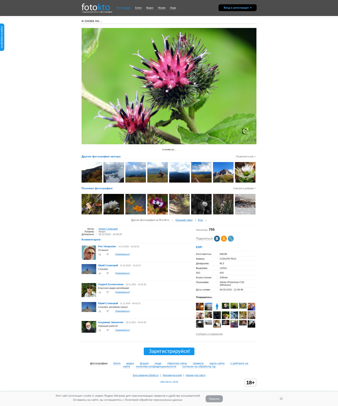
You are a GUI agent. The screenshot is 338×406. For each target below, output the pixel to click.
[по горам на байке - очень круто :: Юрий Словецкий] (157, 182)
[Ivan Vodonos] (234, 308)
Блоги (138, 7)
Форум (161, 7)
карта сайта (217, 363)
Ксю (200, 220)
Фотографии (123, 7)
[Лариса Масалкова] (243, 318)
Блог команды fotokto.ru (146, 375)
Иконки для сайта (195, 375)
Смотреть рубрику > (244, 188)
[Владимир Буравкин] (243, 324)
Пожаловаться (122, 254)
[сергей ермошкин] (208, 324)
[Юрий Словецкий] (89, 273)
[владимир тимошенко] (89, 332)
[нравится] (99, 254)
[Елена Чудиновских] (217, 327)
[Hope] (208, 309)
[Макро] (113, 214)
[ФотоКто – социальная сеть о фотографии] (96, 5)
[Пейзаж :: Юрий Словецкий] (201, 182)
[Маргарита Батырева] (243, 308)
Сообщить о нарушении (209, 334)
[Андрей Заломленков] (89, 296)
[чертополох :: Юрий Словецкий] (245, 182)
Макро (102, 231)
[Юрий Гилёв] (208, 317)
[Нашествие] (223, 214)
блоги (116, 363)
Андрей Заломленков (110, 284)
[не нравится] (107, 254)
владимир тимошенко (111, 322)
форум (144, 363)
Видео (149, 7)
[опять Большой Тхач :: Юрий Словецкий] (223, 182)
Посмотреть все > (246, 156)
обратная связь (177, 363)
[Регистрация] (2, 50)
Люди (173, 7)
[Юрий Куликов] (200, 326)
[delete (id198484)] (217, 309)
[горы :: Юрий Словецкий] (92, 182)
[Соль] (245, 214)
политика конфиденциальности (156, 366)
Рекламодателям (172, 375)
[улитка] (201, 214)
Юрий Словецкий (108, 229)
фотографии (99, 363)
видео (130, 363)
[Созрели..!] (92, 214)
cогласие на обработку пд (198, 366)
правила (198, 363)
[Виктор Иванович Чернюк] (225, 324)
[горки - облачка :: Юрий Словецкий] (179, 182)
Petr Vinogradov (107, 246)
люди (158, 363)
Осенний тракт (184, 220)
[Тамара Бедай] (234, 326)
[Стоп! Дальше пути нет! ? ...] (179, 214)
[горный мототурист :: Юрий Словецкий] (135, 182)
